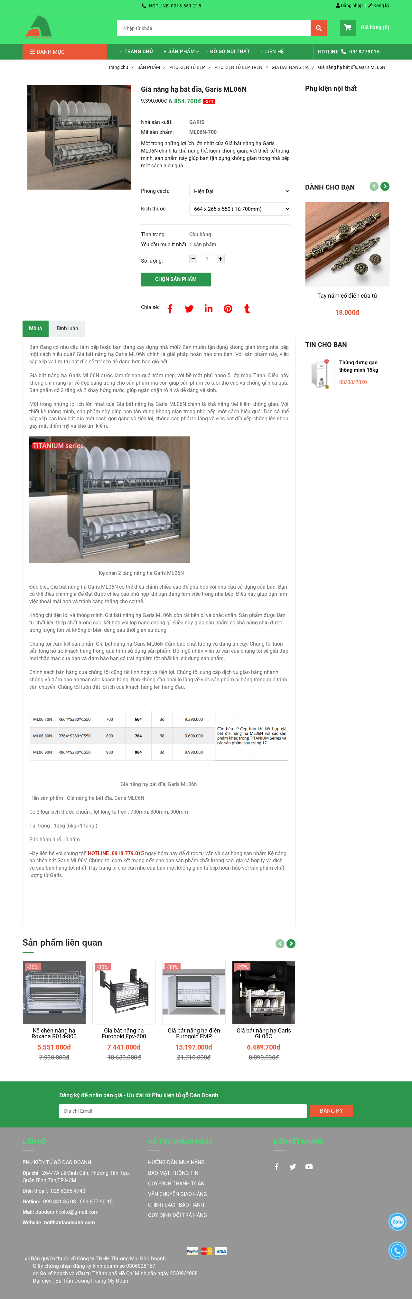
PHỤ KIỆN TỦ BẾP (189, 67)
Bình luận (67, 328)
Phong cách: (155, 191)
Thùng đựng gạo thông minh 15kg (358, 366)
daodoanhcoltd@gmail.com (66, 1212)
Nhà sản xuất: (157, 122)
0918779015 (364, 52)
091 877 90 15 (96, 1202)
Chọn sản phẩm (176, 279)
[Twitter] (189, 308)
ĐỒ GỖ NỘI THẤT (230, 51)
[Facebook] (170, 308)
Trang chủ (120, 67)
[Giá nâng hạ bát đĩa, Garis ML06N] (39, 27)
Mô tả (35, 328)
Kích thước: (154, 209)
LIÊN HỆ (274, 51)
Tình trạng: (154, 234)
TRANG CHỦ (139, 51)
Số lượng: (152, 261)
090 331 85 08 (59, 1202)
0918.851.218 (186, 5)
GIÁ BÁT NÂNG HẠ (293, 67)
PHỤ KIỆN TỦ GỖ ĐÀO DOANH (57, 1162)
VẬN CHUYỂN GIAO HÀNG (177, 1194)
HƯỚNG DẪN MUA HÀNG (176, 1162)
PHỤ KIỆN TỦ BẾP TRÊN (240, 67)
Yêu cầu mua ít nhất (164, 244)
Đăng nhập (351, 5)
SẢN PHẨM (181, 51)
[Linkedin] (209, 308)
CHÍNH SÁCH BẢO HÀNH (176, 1205)
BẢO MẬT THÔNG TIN (173, 1173)
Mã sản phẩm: (158, 132)
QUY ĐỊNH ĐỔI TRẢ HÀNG (178, 1215)
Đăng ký (380, 5)
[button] (364, 28)
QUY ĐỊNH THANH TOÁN (176, 1184)
